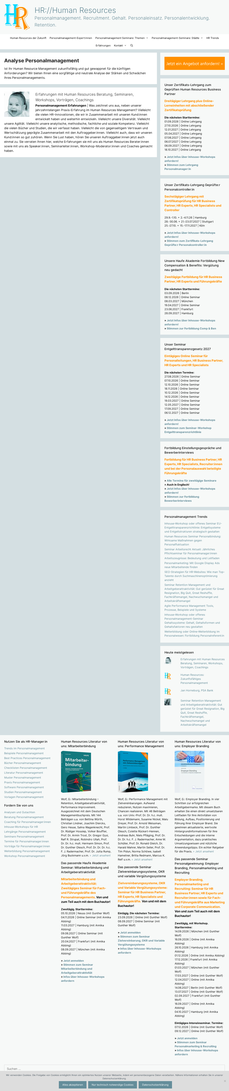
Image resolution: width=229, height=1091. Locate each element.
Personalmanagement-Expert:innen (71, 38)
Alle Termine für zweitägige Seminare (191, 480)
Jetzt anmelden (73, 960)
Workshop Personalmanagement (24, 856)
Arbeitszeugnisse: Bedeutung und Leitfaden (191, 558)
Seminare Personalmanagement (24, 836)
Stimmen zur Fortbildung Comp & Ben (191, 328)
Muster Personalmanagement (22, 777)
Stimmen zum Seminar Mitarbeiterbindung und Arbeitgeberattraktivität (77, 968)
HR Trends (212, 38)
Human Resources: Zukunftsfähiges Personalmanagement (194, 678)
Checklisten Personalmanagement (25, 767)
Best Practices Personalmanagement (27, 758)
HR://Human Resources (75, 10)
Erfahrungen (103, 45)
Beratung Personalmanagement (24, 817)
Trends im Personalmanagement (24, 748)
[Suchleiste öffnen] (131, 45)
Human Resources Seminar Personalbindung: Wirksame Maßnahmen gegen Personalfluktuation (192, 540)
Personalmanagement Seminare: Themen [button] (120, 38)
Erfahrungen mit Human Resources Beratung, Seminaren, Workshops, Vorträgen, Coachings (203, 663)
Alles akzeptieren (72, 1084)
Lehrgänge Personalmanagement (25, 831)
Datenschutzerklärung (155, 1084)
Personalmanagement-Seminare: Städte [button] (175, 38)
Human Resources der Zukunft (28, 38)
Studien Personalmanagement (23, 792)
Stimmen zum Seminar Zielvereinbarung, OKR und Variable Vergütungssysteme (141, 940)
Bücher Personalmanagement (22, 763)
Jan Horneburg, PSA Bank (197, 690)
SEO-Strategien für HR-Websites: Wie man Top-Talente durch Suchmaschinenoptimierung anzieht (194, 576)
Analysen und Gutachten (19, 812)
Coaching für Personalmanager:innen (27, 822)
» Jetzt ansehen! (100, 855)
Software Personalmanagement (24, 787)
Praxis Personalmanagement (22, 782)
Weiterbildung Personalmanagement (27, 851)
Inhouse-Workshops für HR (21, 826)
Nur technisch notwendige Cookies (112, 1084)
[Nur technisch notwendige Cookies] (224, 1081)
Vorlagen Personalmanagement (24, 797)
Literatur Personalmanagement (23, 772)
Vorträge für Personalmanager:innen (27, 846)
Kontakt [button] (118, 45)
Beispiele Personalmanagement (24, 753)
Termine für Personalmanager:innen (26, 841)
